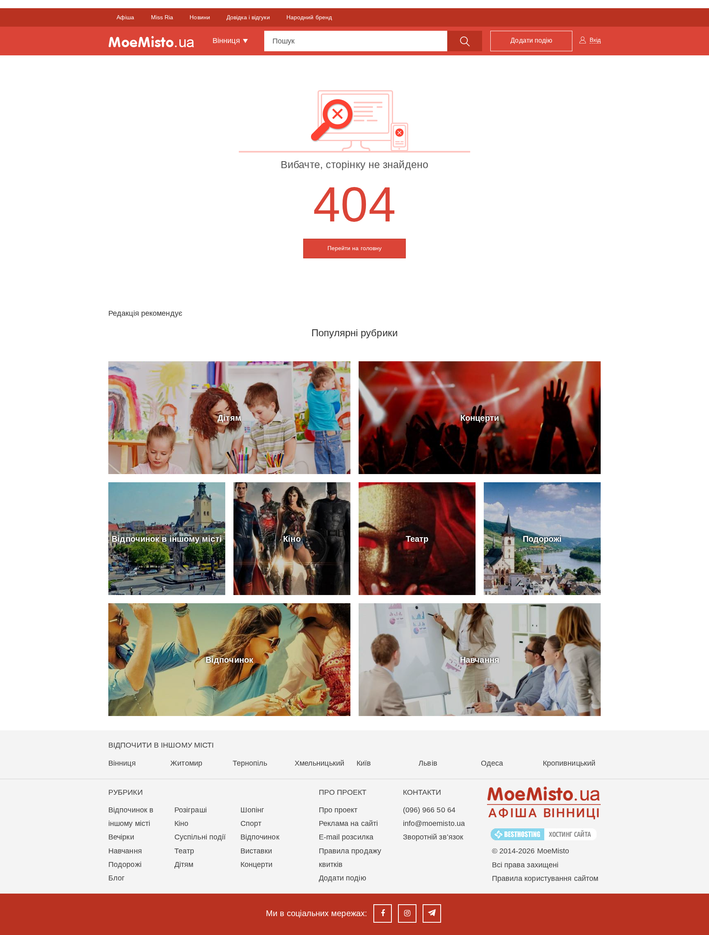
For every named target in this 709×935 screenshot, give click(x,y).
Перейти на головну (354, 248)
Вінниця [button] (227, 40)
